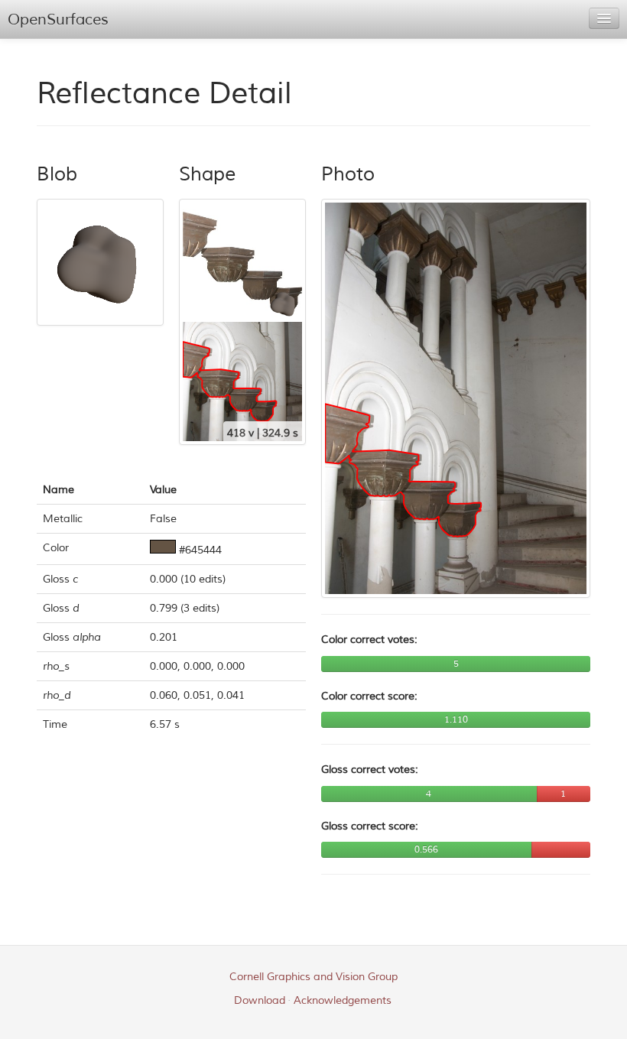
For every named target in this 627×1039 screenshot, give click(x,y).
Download (259, 1000)
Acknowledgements (342, 1000)
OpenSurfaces (58, 19)
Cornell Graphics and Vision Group (313, 976)
